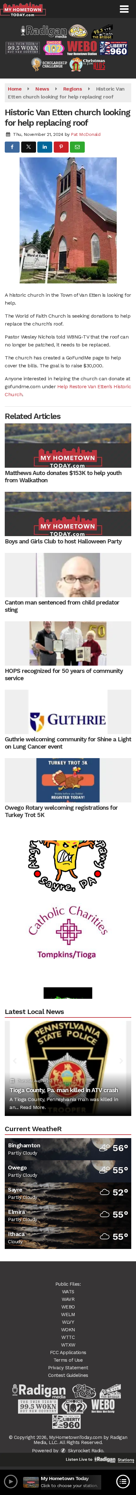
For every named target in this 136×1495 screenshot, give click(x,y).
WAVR (68, 1299)
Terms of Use (68, 1360)
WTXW (68, 1345)
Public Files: (68, 1284)
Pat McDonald (85, 134)
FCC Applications (68, 1352)
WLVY (68, 1322)
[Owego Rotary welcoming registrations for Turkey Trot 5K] (68, 780)
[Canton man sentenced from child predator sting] (68, 575)
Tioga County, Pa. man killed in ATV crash (63, 1090)
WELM (68, 1314)
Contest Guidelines (68, 1375)
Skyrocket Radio (84, 1451)
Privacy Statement (68, 1368)
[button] (124, 9)
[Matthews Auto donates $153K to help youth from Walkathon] (68, 445)
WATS (68, 1292)
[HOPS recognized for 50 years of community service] (68, 643)
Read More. (33, 1107)
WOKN (68, 1330)
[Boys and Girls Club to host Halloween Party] (68, 514)
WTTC (68, 1337)
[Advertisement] (68, 918)
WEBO (68, 1307)
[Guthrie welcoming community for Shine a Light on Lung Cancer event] (68, 712)
